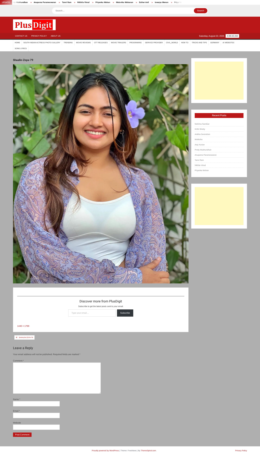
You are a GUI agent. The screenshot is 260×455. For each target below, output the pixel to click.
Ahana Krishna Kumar (172, 2)
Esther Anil (115, 2)
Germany (214, 43)
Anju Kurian (200, 145)
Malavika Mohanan (95, 2)
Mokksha (198, 139)
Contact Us (21, 36)
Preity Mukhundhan (203, 150)
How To (184, 43)
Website (17, 423)
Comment (18, 361)
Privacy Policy (39, 36)
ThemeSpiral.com (148, 450)
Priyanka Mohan (73, 2)
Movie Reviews (83, 43)
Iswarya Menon (132, 2)
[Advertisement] (219, 81)
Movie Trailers (118, 43)
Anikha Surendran (202, 134)
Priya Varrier (150, 2)
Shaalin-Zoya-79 (26, 337)
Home (17, 43)
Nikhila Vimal (54, 2)
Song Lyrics (21, 48)
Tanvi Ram (37, 2)
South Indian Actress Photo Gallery (41, 43)
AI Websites (228, 43)
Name (16, 399)
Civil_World (172, 43)
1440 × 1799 (23, 326)
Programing (135, 43)
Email (16, 411)
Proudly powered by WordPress (105, 450)
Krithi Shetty (200, 129)
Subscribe (125, 313)
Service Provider (154, 43)
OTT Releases (101, 43)
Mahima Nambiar (202, 124)
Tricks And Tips (199, 43)
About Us (55, 36)
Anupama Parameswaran (206, 155)
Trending (68, 43)
